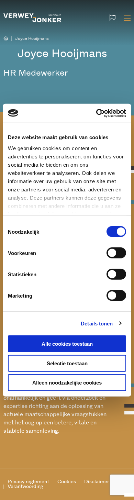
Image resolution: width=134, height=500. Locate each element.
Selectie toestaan (67, 363)
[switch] (116, 252)
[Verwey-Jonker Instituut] (32, 17)
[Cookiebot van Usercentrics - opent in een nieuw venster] (96, 113)
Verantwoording (25, 486)
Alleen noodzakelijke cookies (67, 383)
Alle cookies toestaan (67, 344)
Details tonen (97, 323)
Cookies (66, 481)
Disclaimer (96, 481)
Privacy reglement (28, 481)
